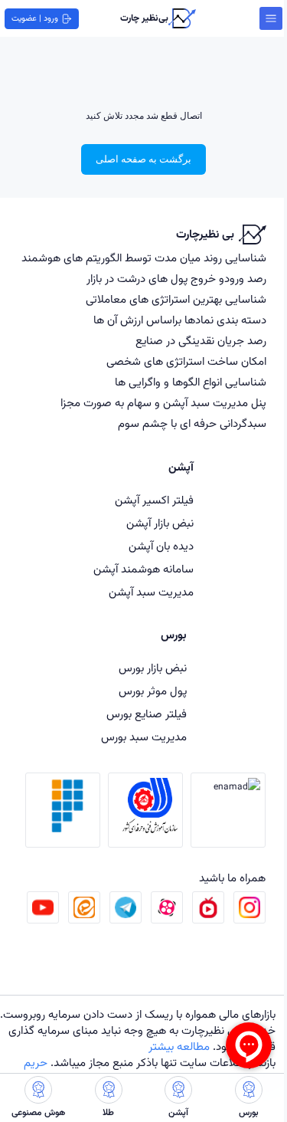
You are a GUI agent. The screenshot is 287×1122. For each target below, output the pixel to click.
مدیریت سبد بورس (144, 737)
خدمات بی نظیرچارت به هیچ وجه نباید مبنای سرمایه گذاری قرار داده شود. (142, 1039)
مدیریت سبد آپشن (151, 593)
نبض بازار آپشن (160, 524)
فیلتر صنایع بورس (146, 714)
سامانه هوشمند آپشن (143, 570)
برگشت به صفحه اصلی (143, 159)
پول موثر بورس (153, 691)
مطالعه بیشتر (179, 1047)
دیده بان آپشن (161, 547)
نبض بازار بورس (153, 668)
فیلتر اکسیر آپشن (154, 501)
